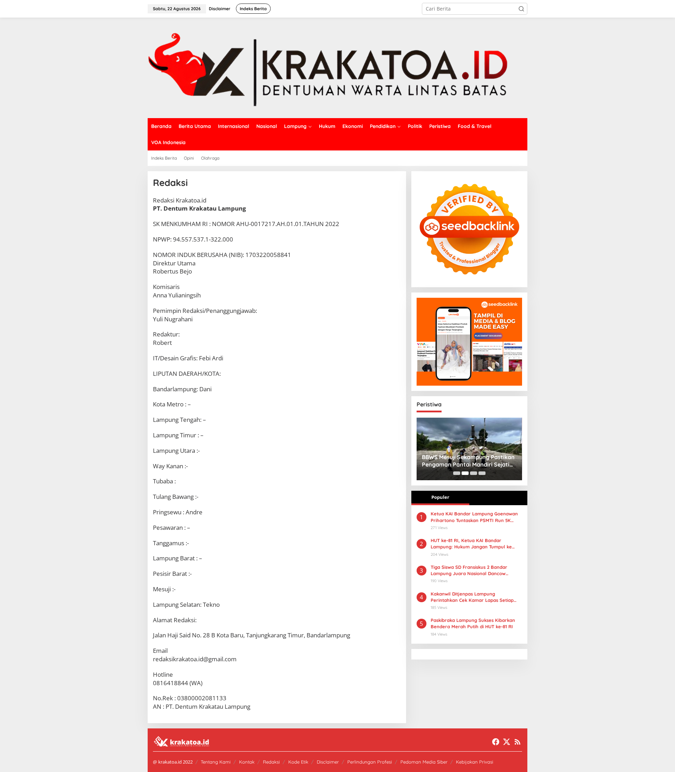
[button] (521, 9)
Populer (440, 497)
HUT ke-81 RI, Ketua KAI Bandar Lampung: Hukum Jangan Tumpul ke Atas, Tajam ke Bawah (471, 544)
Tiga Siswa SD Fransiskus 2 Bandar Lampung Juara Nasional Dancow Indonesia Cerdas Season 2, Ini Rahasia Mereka (474, 570)
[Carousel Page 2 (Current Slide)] (465, 473)
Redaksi (271, 762)
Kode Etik (298, 762)
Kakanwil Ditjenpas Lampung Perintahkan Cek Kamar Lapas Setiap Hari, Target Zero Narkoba (472, 597)
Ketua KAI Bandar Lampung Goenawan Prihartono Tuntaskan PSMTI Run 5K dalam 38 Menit (474, 517)
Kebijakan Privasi (474, 762)
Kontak (247, 762)
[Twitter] (506, 741)
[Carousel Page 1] (456, 473)
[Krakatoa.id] (337, 67)
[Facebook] (495, 741)
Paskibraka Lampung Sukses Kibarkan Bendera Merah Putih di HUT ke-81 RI (473, 623)
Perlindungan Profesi (369, 762)
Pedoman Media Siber (424, 762)
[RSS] (517, 741)
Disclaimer (328, 762)
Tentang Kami (216, 762)
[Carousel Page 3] (473, 473)
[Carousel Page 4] (482, 473)
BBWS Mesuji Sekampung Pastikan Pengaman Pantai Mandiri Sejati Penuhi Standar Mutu (468, 460)
